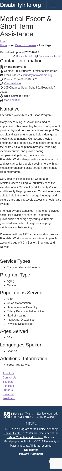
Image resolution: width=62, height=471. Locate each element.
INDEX (9, 429)
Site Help (8, 385)
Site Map (8, 381)
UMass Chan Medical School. (25, 437)
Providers (8, 394)
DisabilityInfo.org (20, 5)
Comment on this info (50, 56)
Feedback (9, 398)
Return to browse (25, 45)
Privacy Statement (31, 453)
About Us (8, 373)
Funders (8, 390)
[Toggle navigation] (52, 5)
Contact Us (9, 377)
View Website (12, 83)
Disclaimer (31, 449)
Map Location (12, 100)
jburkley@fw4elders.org (37, 75)
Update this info (24, 56)
